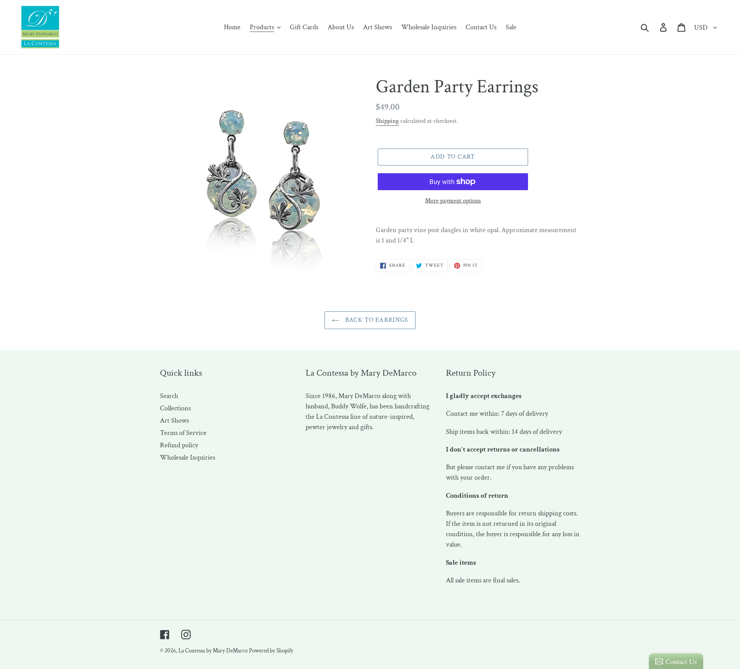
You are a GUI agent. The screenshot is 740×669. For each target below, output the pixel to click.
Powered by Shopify (271, 650)
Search (169, 395)
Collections (175, 408)
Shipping (387, 121)
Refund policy (179, 445)
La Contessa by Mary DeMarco (212, 650)
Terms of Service (183, 432)
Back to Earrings (376, 320)
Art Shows (174, 420)
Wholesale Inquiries (187, 457)
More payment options (453, 201)
